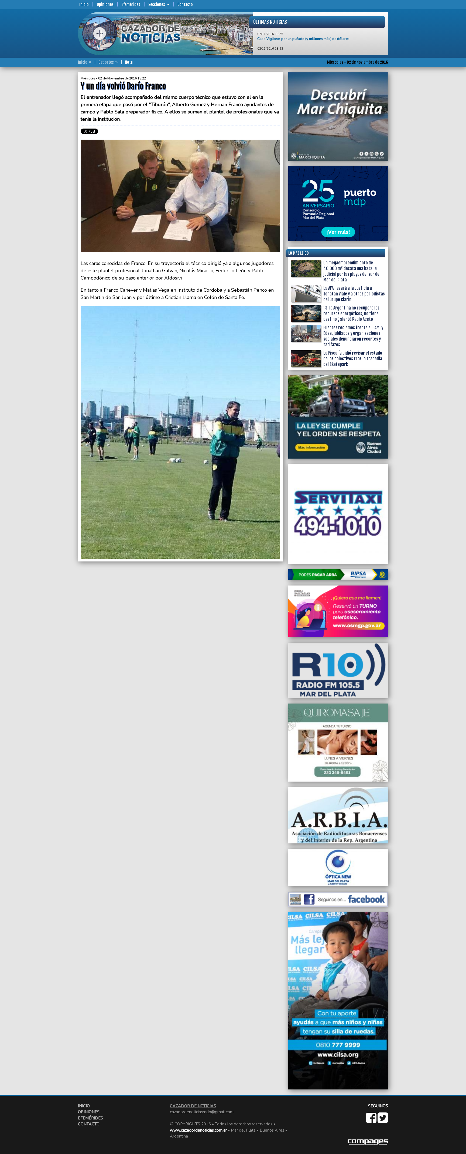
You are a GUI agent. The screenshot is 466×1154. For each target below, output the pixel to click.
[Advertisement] (56, 153)
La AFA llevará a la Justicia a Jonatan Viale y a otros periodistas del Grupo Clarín (354, 293)
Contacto (185, 4)
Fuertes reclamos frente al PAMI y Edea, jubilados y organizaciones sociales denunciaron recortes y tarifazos (353, 336)
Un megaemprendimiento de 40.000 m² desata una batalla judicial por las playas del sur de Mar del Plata (351, 271)
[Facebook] (372, 1120)
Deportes (106, 62)
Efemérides (131, 4)
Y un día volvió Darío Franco (279, 35)
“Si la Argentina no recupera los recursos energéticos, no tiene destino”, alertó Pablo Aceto (351, 313)
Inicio (84, 4)
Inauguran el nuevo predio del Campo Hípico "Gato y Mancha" (306, 50)
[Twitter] (383, 1120)
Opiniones (105, 4)
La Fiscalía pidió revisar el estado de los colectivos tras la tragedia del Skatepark (352, 358)
